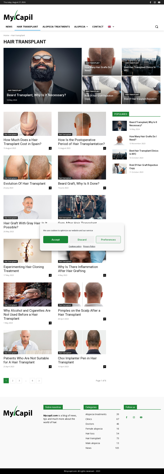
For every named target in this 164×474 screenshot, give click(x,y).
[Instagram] (154, 2)
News (88, 447)
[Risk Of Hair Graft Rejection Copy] (101, 90)
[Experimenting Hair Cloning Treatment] (28, 251)
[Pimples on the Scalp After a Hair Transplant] (82, 294)
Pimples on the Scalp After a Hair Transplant (79, 312)
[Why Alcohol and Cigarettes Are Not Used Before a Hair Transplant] (28, 294)
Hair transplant (15, 90)
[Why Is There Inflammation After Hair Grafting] (82, 251)
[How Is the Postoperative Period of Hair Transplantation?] (82, 124)
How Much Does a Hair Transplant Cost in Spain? (22, 142)
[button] (156, 27)
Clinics (89, 419)
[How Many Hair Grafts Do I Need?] (101, 62)
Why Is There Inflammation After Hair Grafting (78, 269)
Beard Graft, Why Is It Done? (78, 183)
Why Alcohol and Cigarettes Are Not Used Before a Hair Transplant (27, 314)
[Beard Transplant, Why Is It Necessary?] (43, 76)
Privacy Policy (89, 246)
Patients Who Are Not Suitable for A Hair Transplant (26, 360)
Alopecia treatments (96, 414)
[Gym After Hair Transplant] (82, 207)
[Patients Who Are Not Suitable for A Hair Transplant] (28, 342)
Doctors (90, 423)
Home (6, 35)
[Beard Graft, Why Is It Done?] (82, 167)
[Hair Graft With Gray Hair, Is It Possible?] (28, 207)
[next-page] (39, 380)
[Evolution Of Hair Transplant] (28, 167)
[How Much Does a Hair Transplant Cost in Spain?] (28, 124)
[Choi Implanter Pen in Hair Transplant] (82, 342)
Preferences (108, 239)
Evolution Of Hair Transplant (24, 183)
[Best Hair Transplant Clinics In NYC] (141, 62)
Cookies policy (75, 246)
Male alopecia (93, 443)
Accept (56, 239)
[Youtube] (159, 2)
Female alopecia (94, 428)
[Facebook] (150, 2)
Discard (82, 239)
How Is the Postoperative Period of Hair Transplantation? (81, 142)
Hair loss (90, 433)
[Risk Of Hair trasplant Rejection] (141, 90)
